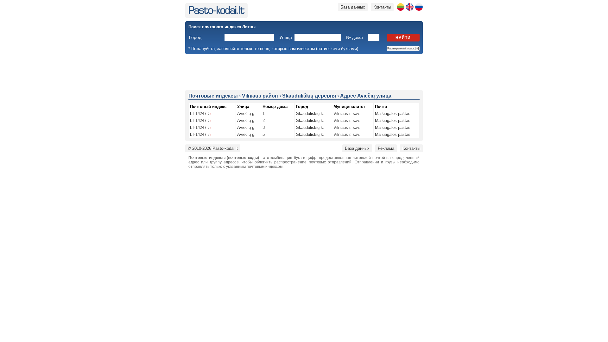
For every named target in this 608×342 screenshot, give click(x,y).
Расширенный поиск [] (403, 48)
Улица (285, 37)
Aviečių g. (246, 113)
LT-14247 (198, 113)
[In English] (410, 7)
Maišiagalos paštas (392, 113)
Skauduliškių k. (310, 113)
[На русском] (419, 7)
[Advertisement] (304, 71)
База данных (352, 7)
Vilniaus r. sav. (346, 113)
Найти (403, 37)
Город (195, 37)
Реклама (386, 148)
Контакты (382, 7)
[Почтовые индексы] (216, 12)
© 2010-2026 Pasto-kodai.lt (213, 148)
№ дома (354, 37)
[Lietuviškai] (400, 7)
